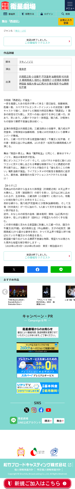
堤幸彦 (22, 69)
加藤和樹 (56, 76)
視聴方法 (29, 13)
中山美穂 (64, 83)
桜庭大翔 (31, 83)
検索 (67, 13)
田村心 (38, 80)
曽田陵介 (47, 80)
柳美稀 (65, 80)
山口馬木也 (43, 83)
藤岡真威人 (28, 80)
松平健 (22, 87)
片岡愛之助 (25, 76)
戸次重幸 (46, 76)
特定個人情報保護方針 (49, 469)
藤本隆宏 (54, 83)
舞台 (59, 421)
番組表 (11, 13)
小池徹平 (36, 76)
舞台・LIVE (20, 30)
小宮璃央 (57, 80)
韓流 (47, 421)
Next (70, 292)
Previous (5, 292)
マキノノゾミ (26, 61)
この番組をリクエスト (37, 41)
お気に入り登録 (66, 21)
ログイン (48, 13)
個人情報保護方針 (23, 469)
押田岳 (22, 83)
